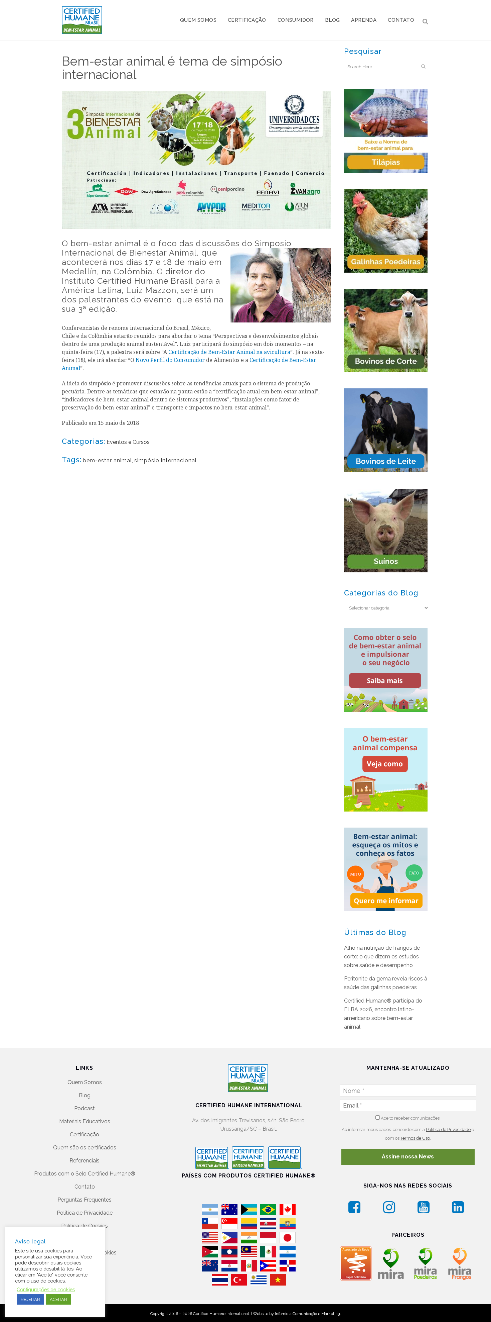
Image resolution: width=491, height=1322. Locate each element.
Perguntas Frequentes (84, 1200)
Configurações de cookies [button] (46, 1289)
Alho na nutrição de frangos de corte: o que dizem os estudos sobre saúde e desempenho (382, 956)
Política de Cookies (84, 1226)
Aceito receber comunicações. (410, 1118)
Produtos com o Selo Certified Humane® (84, 1173)
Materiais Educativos (84, 1121)
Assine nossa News (408, 1156)
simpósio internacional (165, 460)
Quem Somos (84, 1082)
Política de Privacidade (85, 1213)
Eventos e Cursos (128, 442)
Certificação (84, 1134)
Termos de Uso (415, 1138)
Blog (85, 1095)
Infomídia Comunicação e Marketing (307, 1313)
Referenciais (84, 1160)
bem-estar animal (107, 460)
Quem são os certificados (84, 1147)
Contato (84, 1187)
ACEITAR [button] (58, 1299)
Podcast (84, 1108)
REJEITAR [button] (30, 1299)
